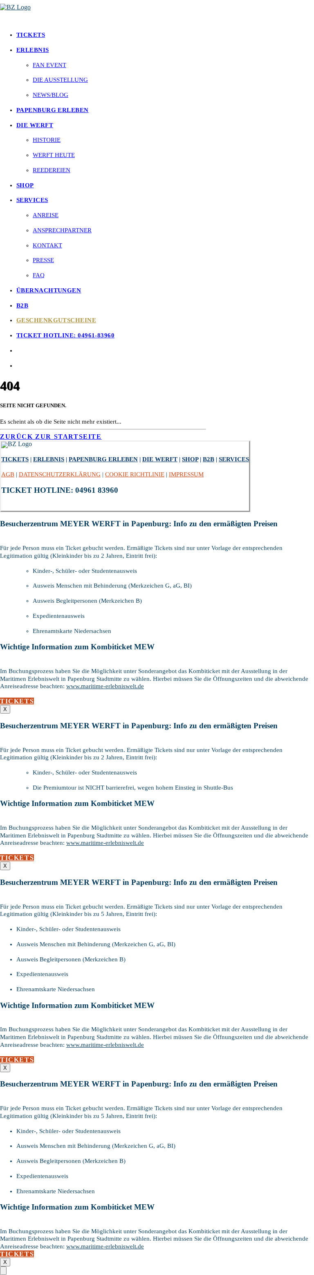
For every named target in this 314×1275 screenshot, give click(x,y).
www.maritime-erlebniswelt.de (105, 686)
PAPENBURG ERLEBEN (52, 110)
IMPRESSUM (186, 474)
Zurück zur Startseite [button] (51, 436)
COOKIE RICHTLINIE (134, 474)
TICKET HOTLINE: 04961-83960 (65, 335)
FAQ (39, 275)
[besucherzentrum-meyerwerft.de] (157, 12)
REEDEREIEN (51, 170)
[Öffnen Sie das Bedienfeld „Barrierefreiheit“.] (3, 1270)
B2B (22, 305)
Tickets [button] (17, 701)
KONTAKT (47, 245)
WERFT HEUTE (54, 155)
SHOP (25, 185)
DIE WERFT (34, 125)
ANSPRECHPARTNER (62, 230)
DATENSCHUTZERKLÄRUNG (60, 474)
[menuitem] (165, 35)
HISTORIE (47, 140)
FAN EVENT (49, 65)
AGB (7, 474)
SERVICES (32, 200)
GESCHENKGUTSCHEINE (56, 320)
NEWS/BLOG (50, 95)
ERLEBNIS (32, 50)
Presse (43, 260)
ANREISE (45, 215)
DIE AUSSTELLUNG (60, 79)
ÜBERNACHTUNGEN (48, 290)
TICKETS (30, 34)
